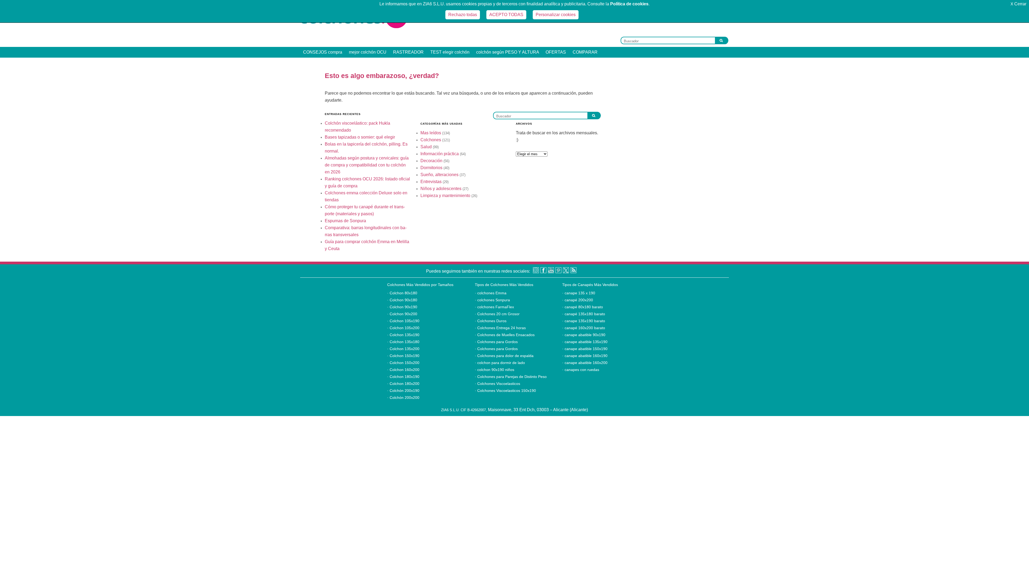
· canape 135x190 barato (583, 321)
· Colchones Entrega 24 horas (500, 328)
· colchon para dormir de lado (500, 363)
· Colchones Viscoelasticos (497, 383)
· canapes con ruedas (580, 370)
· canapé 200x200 (577, 300)
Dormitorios (431, 167)
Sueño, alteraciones (439, 174)
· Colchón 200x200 (403, 397)
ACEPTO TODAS (506, 14)
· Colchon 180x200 (403, 383)
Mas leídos (430, 133)
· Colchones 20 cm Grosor (497, 314)
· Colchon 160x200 (403, 370)
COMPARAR (585, 52)
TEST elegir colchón (449, 52)
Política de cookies (629, 4)
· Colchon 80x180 (402, 293)
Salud (426, 146)
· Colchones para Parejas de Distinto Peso (511, 376)
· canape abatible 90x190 (583, 335)
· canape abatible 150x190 (584, 349)
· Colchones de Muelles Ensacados (505, 335)
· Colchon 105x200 (403, 328)
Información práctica (439, 153)
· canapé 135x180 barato (583, 314)
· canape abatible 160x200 (584, 363)
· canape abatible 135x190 (584, 342)
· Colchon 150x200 (403, 363)
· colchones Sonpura (492, 300)
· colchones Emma (490, 293)
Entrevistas (431, 181)
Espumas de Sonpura (345, 220)
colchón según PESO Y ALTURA (507, 52)
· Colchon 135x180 (403, 342)
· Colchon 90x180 (402, 300)
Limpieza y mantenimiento (445, 195)
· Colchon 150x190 (403, 356)
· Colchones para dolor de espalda (504, 356)
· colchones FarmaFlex (494, 307)
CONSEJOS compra (322, 52)
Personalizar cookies (556, 14)
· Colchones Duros (490, 321)
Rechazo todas (462, 14)
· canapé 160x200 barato (583, 328)
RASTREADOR (408, 52)
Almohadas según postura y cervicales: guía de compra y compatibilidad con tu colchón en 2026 (367, 165)
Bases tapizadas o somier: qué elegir (360, 137)
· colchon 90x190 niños (494, 370)
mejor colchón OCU (367, 52)
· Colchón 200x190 (403, 390)
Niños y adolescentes (440, 188)
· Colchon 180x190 (403, 376)
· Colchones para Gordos (496, 342)
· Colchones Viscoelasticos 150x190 (505, 390)
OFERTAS (556, 52)
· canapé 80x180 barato (582, 307)
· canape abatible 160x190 (584, 356)
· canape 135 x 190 (578, 293)
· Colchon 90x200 (402, 314)
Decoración (431, 160)
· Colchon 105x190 (403, 321)
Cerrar (1018, 4)
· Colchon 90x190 (402, 307)
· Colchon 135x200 (403, 349)
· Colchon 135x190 (403, 335)
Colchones (430, 140)
